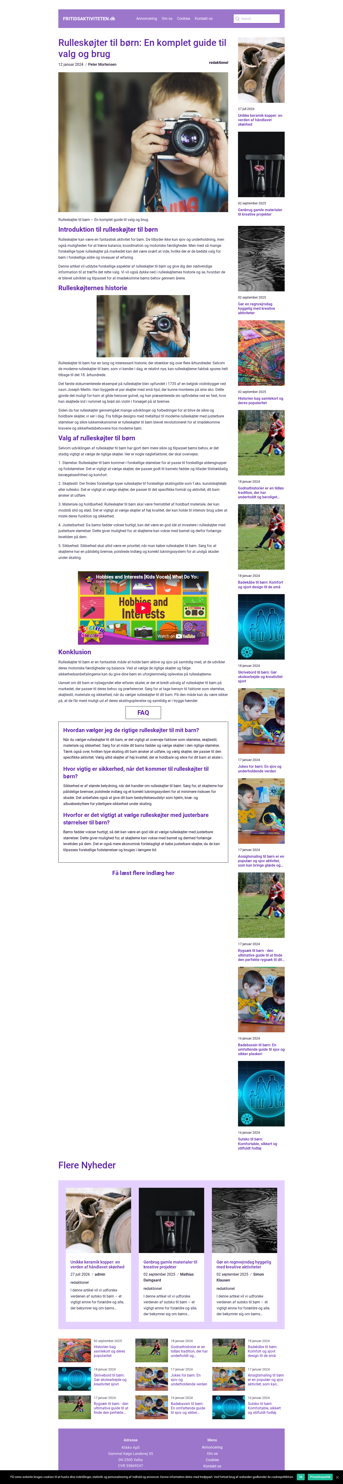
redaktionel (218, 62)
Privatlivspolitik (320, 1477)
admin (100, 1274)
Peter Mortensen (102, 64)
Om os (167, 18)
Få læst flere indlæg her (143, 873)
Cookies (183, 18)
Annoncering (146, 18)
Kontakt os (204, 18)
